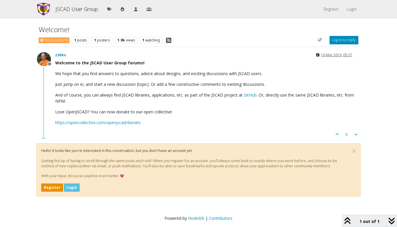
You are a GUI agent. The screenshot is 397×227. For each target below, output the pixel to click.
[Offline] (46, 58)
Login (72, 187)
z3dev (60, 54)
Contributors (221, 218)
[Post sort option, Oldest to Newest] (320, 40)
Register (52, 187)
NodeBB (196, 218)
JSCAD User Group (77, 9)
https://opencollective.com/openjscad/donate (98, 122)
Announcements (56, 40)
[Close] (354, 151)
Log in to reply (344, 39)
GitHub (250, 95)
